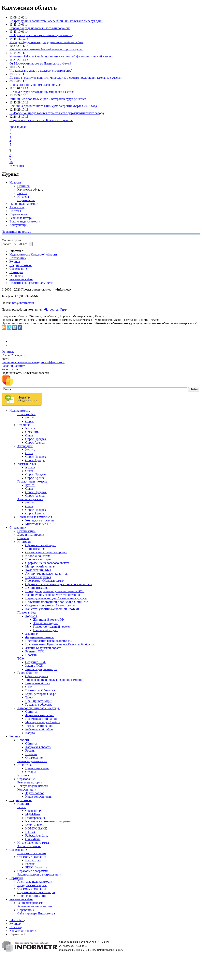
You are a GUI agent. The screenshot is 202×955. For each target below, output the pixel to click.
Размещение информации (34, 906)
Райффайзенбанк (36, 835)
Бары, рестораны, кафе (40, 694)
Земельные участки (30, 499)
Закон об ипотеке (29, 846)
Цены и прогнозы (37, 768)
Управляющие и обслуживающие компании (54, 679)
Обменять (31, 432)
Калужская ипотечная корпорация (48, 821)
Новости (15, 182)
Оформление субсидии (40, 545)
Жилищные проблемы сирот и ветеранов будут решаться (47, 99)
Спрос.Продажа (36, 439)
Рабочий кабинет (13, 365)
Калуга (30, 732)
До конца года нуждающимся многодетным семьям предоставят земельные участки (65, 77)
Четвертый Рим (55, 309)
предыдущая (17, 126)
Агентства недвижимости (34, 881)
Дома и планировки (30, 534)
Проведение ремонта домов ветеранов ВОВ (54, 591)
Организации (26, 531)
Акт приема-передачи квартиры (46, 573)
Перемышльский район (41, 718)
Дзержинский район (39, 725)
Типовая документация (41, 669)
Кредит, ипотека (20, 265)
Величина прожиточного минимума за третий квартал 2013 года (53, 106)
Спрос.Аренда (35, 442)
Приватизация (35, 548)
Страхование (26, 200)
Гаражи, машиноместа (32, 481)
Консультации (18, 225)
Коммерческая (26, 463)
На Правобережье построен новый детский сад (41, 35)
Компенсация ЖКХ (38, 570)
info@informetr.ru (22, 302)
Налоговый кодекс (45, 630)
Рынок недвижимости (24, 203)
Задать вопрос (34, 793)
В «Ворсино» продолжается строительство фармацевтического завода (56, 113)
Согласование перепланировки (46, 552)
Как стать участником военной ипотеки (52, 609)
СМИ (29, 686)
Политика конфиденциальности (31, 282)
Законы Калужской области (43, 648)
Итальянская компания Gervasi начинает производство (46, 49)
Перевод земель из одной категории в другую (56, 598)
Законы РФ (32, 633)
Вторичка (23, 424)
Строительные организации (36, 892)
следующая (16, 165)
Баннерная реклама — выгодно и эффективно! (33, 362)
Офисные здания (36, 676)
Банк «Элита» (34, 825)
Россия (22, 193)
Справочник (17, 258)
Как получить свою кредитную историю (52, 594)
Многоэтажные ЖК (38, 524)
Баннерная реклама (30, 902)
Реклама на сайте (21, 279)
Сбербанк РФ (34, 810)
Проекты (31, 655)
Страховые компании (31, 856)
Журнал (14, 261)
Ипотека (23, 196)
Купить (30, 417)
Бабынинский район (39, 729)
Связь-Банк (32, 839)
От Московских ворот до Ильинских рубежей (40, 63)
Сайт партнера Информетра (36, 913)
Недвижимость (19, 410)
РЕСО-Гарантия (36, 867)
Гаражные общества (38, 704)
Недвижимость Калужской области (33, 254)
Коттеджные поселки (39, 520)
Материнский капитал (40, 566)
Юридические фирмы (32, 885)
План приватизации (38, 701)
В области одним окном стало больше (35, 84)
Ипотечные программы (33, 842)
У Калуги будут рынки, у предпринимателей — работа (46, 42)
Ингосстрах (33, 860)
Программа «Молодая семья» (45, 580)
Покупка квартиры (38, 577)
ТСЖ (20, 658)
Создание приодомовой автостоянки (50, 605)
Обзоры (30, 771)
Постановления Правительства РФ (48, 640)
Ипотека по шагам (37, 555)
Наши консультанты (38, 796)
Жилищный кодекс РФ (48, 619)
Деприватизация (36, 587)
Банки (21, 807)
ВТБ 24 (30, 832)
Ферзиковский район (39, 715)
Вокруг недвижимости (24, 221)
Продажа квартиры (38, 559)
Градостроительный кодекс (51, 626)
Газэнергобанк (35, 817)
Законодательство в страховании (39, 874)
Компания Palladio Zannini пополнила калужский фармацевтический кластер (61, 56)
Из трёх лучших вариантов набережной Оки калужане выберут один (56, 21)
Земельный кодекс (45, 623)
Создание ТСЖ (35, 662)
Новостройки (26, 414)
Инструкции (25, 541)
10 (11, 162)
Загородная (25, 446)
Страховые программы (32, 871)
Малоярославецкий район (42, 722)
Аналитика (16, 207)
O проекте (16, 275)
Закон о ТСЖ (34, 665)
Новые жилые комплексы (34, 517)
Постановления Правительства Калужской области (59, 644)
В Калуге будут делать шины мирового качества (41, 91)
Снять (29, 435)
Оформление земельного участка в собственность (58, 584)
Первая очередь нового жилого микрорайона (39, 28)
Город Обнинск (27, 672)
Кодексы (31, 616)
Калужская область (38, 747)
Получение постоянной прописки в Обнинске (56, 601)
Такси (29, 697)
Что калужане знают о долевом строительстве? (41, 70)
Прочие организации (31, 895)
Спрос (29, 421)
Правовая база (26, 612)
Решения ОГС (34, 651)
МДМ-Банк (32, 814)
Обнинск (23, 186)
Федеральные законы (39, 637)
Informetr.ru (16, 920)
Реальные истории (21, 218)
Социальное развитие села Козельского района (41, 120)
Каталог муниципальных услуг (38, 708)
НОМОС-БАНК (36, 828)
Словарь (23, 538)
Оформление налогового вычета (47, 563)
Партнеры (16, 272)
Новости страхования (31, 853)
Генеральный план (37, 683)
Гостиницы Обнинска (40, 690)
